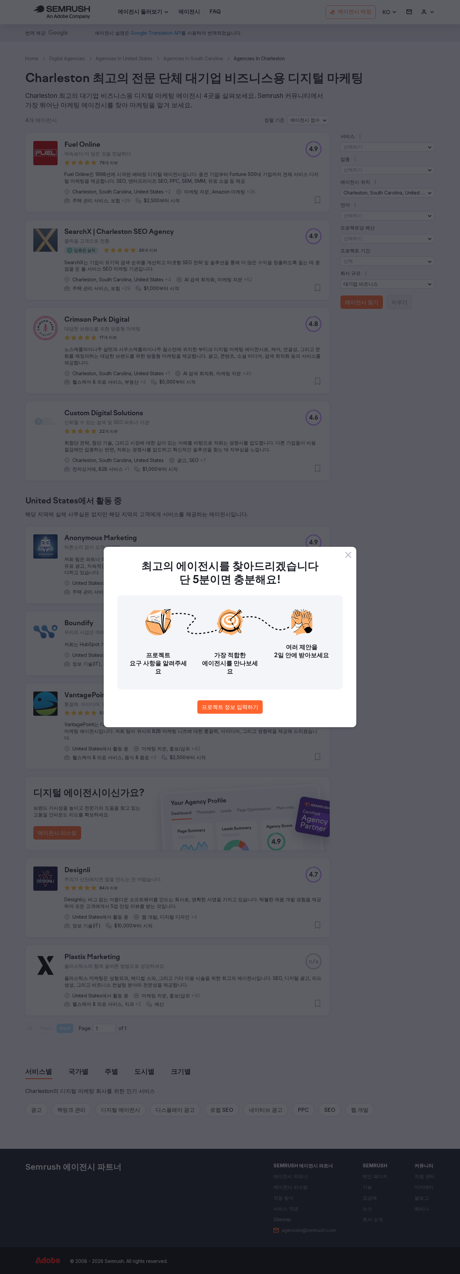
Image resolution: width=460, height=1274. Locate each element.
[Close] (348, 555)
